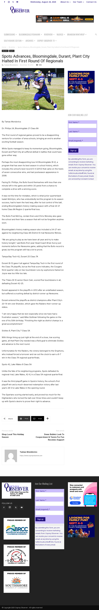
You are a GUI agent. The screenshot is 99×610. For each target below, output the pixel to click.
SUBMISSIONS (9, 34)
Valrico (60, 34)
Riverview (48, 34)
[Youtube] (17, 2)
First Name (73, 122)
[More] (47, 418)
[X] (13, 2)
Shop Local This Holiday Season (13, 435)
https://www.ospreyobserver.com (31, 455)
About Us (64, 2)
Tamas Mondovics (11, 65)
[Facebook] (4, 2)
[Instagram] (9, 2)
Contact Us (91, 2)
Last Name (73, 131)
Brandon (12, 47)
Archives (29, 40)
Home (4, 47)
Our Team (77, 2)
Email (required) (75, 140)
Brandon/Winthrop (76, 34)
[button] (96, 34)
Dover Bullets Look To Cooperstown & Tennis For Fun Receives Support (50, 437)
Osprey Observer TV (46, 40)
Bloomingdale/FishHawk (29, 34)
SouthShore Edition (13, 40)
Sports (12, 51)
